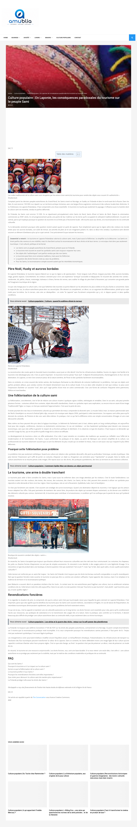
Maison (48, 38)
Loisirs (37, 38)
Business (15, 38)
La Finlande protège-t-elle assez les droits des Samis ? (27, 680)
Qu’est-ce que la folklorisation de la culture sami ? (26, 669)
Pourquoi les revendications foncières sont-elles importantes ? (31, 674)
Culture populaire (63, 38)
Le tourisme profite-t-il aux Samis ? (21, 672)
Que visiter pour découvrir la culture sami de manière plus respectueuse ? (35, 677)
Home (6, 38)
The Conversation (39, 697)
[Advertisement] (96, 17)
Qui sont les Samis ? (15, 664)
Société (26, 38)
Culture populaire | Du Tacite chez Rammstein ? (26, 774)
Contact (77, 38)
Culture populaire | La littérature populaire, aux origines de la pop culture (67, 775)
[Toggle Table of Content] (77, 154)
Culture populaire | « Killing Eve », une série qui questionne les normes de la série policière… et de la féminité (68, 812)
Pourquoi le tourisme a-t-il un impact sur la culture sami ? (29, 666)
